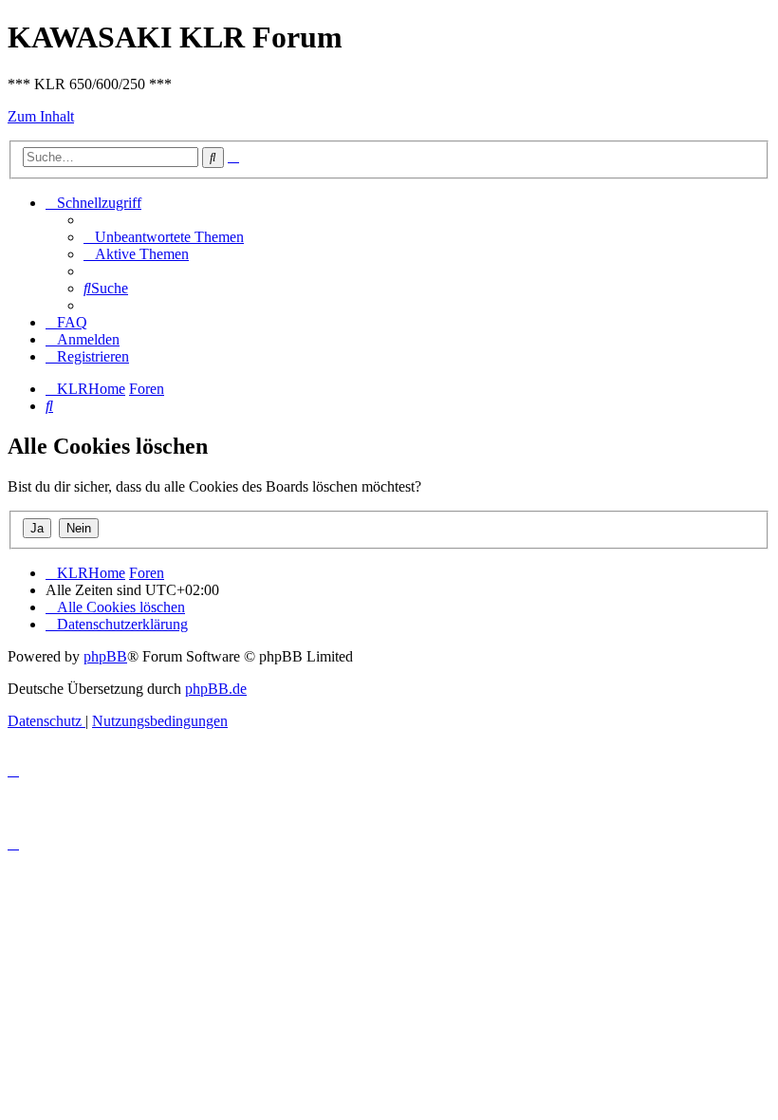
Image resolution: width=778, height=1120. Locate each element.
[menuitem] (163, 237)
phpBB (105, 656)
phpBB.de (216, 689)
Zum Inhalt (41, 116)
